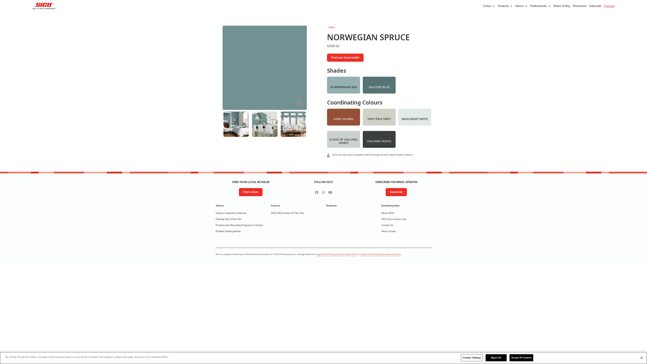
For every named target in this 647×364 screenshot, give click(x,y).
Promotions (580, 6)
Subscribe (595, 6)
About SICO (387, 213)
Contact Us (387, 225)
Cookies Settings (472, 357)
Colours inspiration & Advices (231, 213)
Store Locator (388, 231)
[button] (489, 6)
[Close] (641, 357)
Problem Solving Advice (228, 231)
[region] (323, 358)
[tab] (236, 124)
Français (609, 6)
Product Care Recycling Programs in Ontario (239, 225)
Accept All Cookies (521, 357)
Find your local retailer (345, 57)
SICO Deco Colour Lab (393, 219)
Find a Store (250, 192)
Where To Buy (561, 6)
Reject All (496, 357)
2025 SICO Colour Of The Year (287, 213)
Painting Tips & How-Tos (228, 219)
